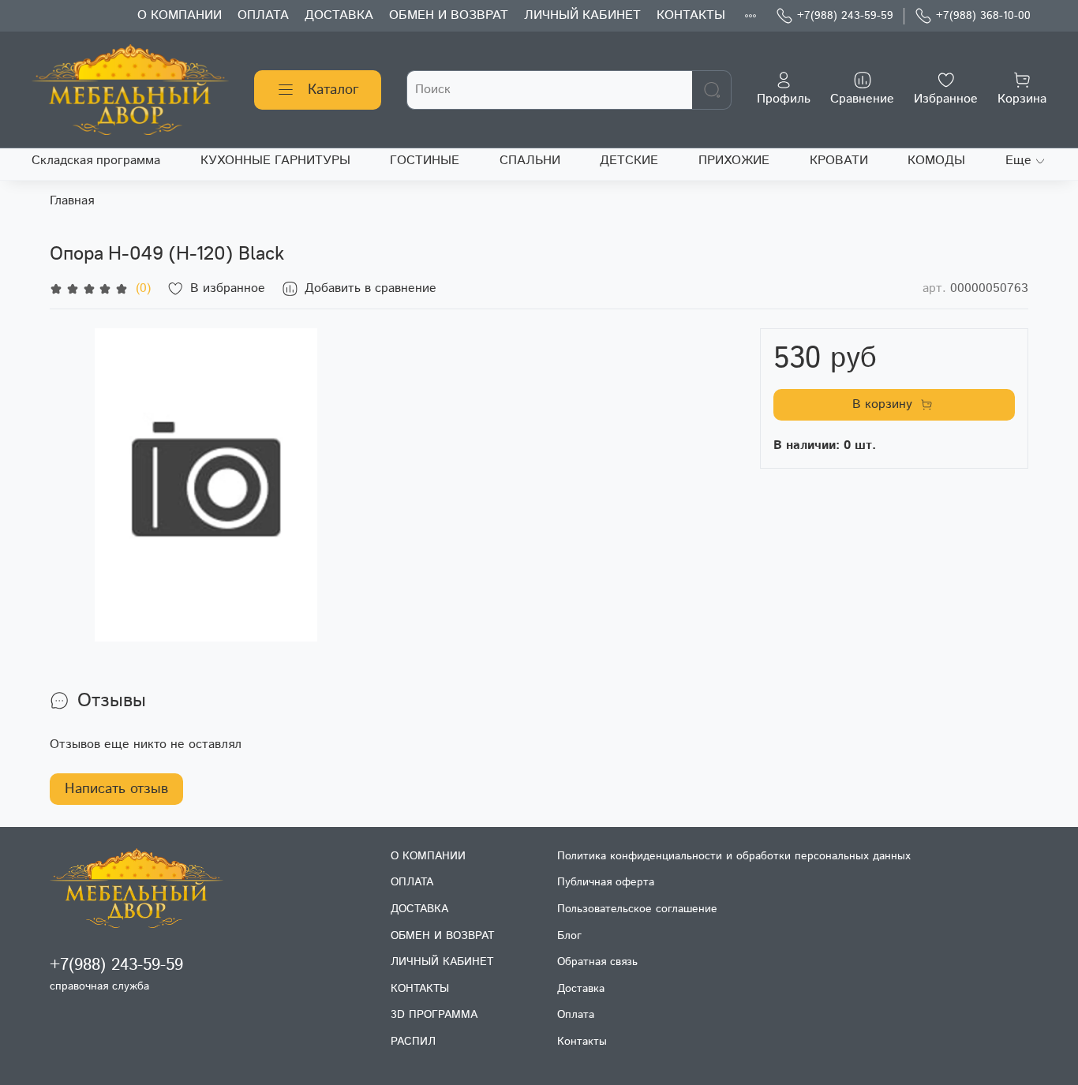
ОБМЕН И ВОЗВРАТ (448, 15)
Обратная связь (597, 962)
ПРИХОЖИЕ (733, 161)
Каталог (333, 90)
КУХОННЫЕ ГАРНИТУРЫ (275, 161)
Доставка (581, 989)
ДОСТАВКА (339, 15)
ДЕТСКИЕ (629, 161)
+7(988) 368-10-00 (983, 16)
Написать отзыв (116, 789)
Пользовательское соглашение (637, 909)
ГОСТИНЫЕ (424, 161)
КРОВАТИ (839, 161)
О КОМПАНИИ (179, 15)
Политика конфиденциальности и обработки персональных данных (734, 856)
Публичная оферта (605, 882)
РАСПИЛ (413, 1041)
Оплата (575, 1015)
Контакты (582, 1041)
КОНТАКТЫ (691, 15)
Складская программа (96, 161)
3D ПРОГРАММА (434, 1015)
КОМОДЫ (936, 161)
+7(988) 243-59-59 (845, 16)
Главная (72, 201)
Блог (569, 936)
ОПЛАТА (263, 15)
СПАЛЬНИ (530, 161)
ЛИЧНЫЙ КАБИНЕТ (582, 15)
